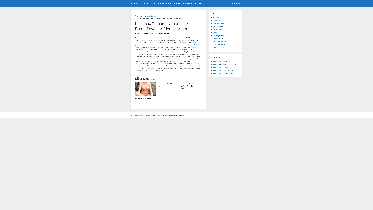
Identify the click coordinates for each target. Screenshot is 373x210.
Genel (215, 33)
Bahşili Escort (218, 18)
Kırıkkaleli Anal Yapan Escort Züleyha (167, 85)
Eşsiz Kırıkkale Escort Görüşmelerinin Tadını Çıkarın (189, 86)
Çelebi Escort (218, 27)
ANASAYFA (236, 3)
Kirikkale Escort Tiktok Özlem (223, 70)
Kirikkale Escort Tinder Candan (224, 73)
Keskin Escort (218, 39)
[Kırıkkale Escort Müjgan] (145, 89)
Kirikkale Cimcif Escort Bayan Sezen (226, 64)
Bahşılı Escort (218, 21)
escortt (139, 34)
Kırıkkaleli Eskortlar (167, 34)
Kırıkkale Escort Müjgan (144, 98)
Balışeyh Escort (218, 24)
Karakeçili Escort (219, 36)
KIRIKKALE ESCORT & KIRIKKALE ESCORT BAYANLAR (166, 3)
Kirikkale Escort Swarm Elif (222, 67)
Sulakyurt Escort (219, 45)
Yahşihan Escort (218, 48)
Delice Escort (218, 30)
